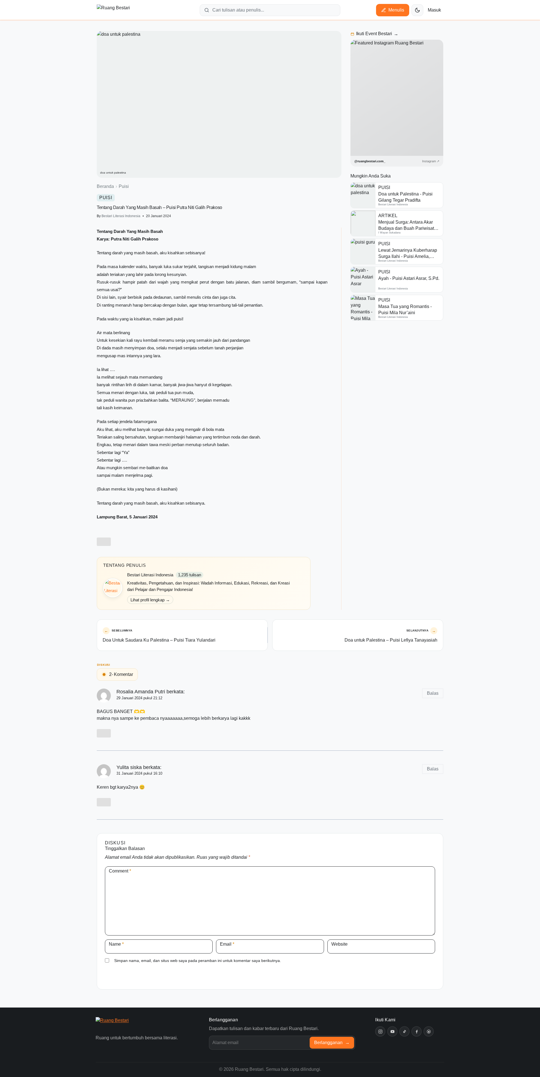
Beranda (105, 186)
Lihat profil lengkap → (150, 599)
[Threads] (429, 1031)
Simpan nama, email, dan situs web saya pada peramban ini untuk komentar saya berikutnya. (197, 960)
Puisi (124, 186)
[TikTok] (404, 1031)
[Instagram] (380, 1031)
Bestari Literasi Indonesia (121, 216)
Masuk (434, 10)
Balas (432, 693)
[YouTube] (392, 1031)
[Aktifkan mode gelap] (417, 10)
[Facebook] (416, 1031)
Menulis (396, 10)
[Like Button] (104, 542)
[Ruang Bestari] (122, 1024)
